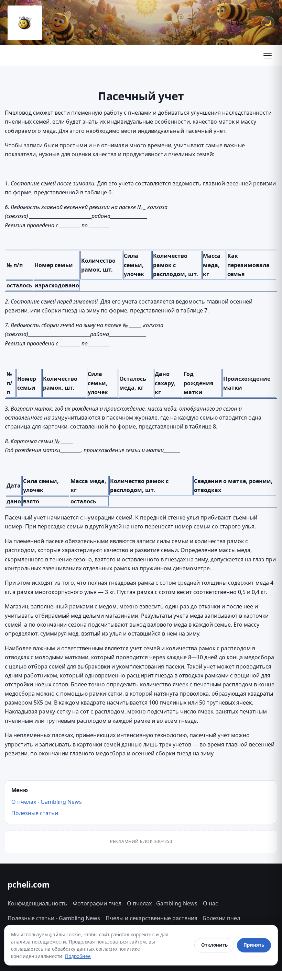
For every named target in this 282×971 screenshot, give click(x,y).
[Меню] (267, 55)
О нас (210, 903)
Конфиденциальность (37, 903)
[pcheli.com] (25, 22)
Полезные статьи (34, 813)
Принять (253, 945)
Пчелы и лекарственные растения (151, 918)
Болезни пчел (221, 918)
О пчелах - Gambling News (46, 802)
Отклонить (214, 945)
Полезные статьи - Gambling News (54, 918)
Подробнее (78, 956)
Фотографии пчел (97, 903)
